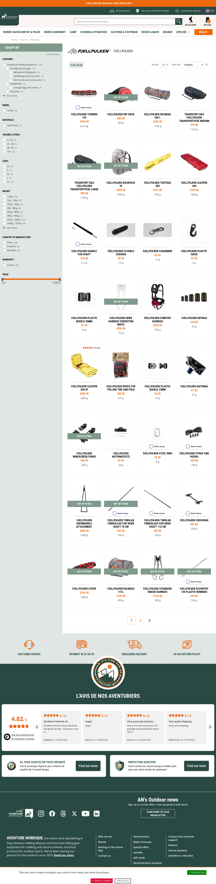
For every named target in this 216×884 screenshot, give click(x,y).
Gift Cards (139, 857)
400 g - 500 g (13, 215)
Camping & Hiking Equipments (22, 64)
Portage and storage (20, 68)
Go (178, 21)
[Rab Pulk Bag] (157, 171)
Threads (63, 813)
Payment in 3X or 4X (81, 654)
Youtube (85, 813)
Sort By (176, 64)
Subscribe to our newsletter (158, 813)
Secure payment (177, 850)
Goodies (138, 852)
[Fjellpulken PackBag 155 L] (157, 102)
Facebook (52, 813)
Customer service (29, 654)
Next (149, 620)
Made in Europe (142, 842)
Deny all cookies (103, 881)
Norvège (11, 250)
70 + (9, 151)
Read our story (64, 855)
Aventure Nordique (25, 838)
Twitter (74, 813)
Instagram (41, 813)
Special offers (141, 847)
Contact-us (104, 855)
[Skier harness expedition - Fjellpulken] (121, 307)
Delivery (173, 845)
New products (141, 836)
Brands (24, 39)
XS (8, 166)
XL (8, 181)
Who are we (105, 836)
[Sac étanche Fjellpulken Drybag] (194, 306)
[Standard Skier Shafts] (84, 509)
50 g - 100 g (12, 200)
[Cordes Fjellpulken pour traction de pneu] (121, 374)
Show (155, 64)
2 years (10, 264)
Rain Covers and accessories (28, 79)
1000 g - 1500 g (14, 223)
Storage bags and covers (26, 87)
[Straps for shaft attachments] (84, 239)
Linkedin (96, 813)
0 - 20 (9, 140)
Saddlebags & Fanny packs (27, 76)
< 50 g (10, 196)
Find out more (88, 766)
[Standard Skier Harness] (157, 576)
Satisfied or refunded (180, 855)
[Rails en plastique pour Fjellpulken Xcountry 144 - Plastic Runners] (194, 576)
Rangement (16, 83)
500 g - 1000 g (13, 219)
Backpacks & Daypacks (25, 72)
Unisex (10, 110)
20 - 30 (10, 143)
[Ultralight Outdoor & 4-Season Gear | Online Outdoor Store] (9, 16)
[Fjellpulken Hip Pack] (121, 102)
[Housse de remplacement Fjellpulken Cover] (84, 576)
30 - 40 (10, 147)
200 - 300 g (12, 208)
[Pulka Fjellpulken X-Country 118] (84, 102)
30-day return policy (186, 654)
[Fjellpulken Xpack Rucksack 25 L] (121, 171)
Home (15, 39)
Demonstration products (147, 863)
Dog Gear (14, 91)
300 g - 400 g (13, 211)
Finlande (11, 246)
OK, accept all (198, 872)
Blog (20, 813)
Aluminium (12, 125)
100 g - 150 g (13, 204)
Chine (10, 242)
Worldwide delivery (134, 654)
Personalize (123, 881)
